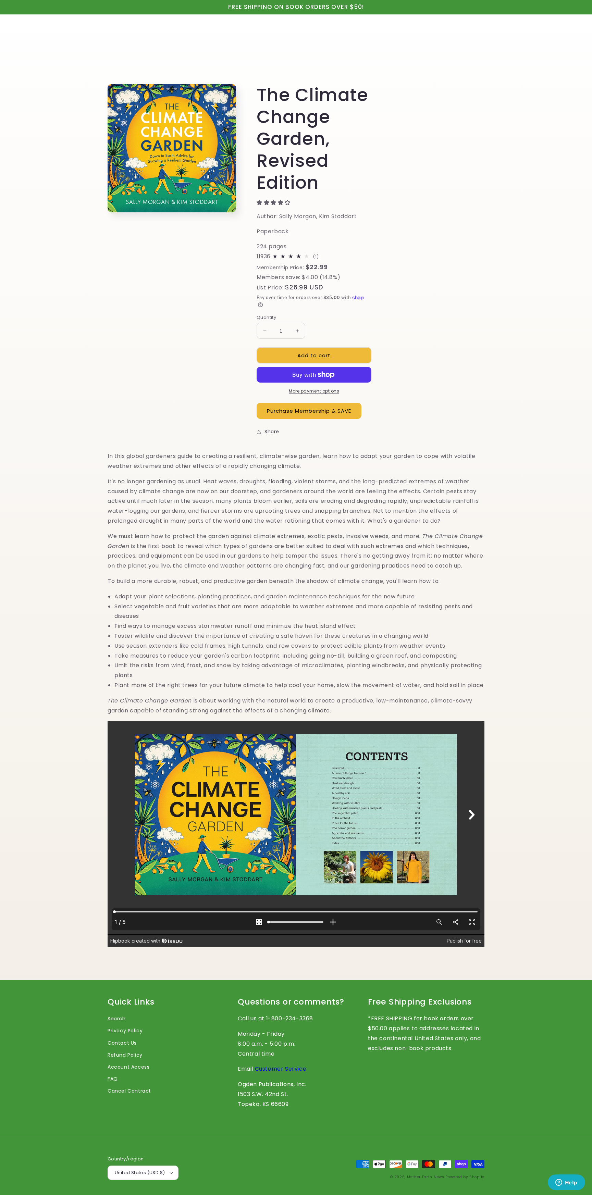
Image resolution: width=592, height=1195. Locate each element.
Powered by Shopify (464, 1177)
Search (117, 1018)
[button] (274, 203)
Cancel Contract (129, 1090)
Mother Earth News (425, 1177)
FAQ (113, 1078)
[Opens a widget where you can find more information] (566, 1183)
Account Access (128, 1066)
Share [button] (271, 431)
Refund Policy (125, 1054)
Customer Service (281, 1069)
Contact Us (122, 1043)
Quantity (266, 317)
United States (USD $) (140, 1172)
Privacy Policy (125, 1030)
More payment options (314, 391)
